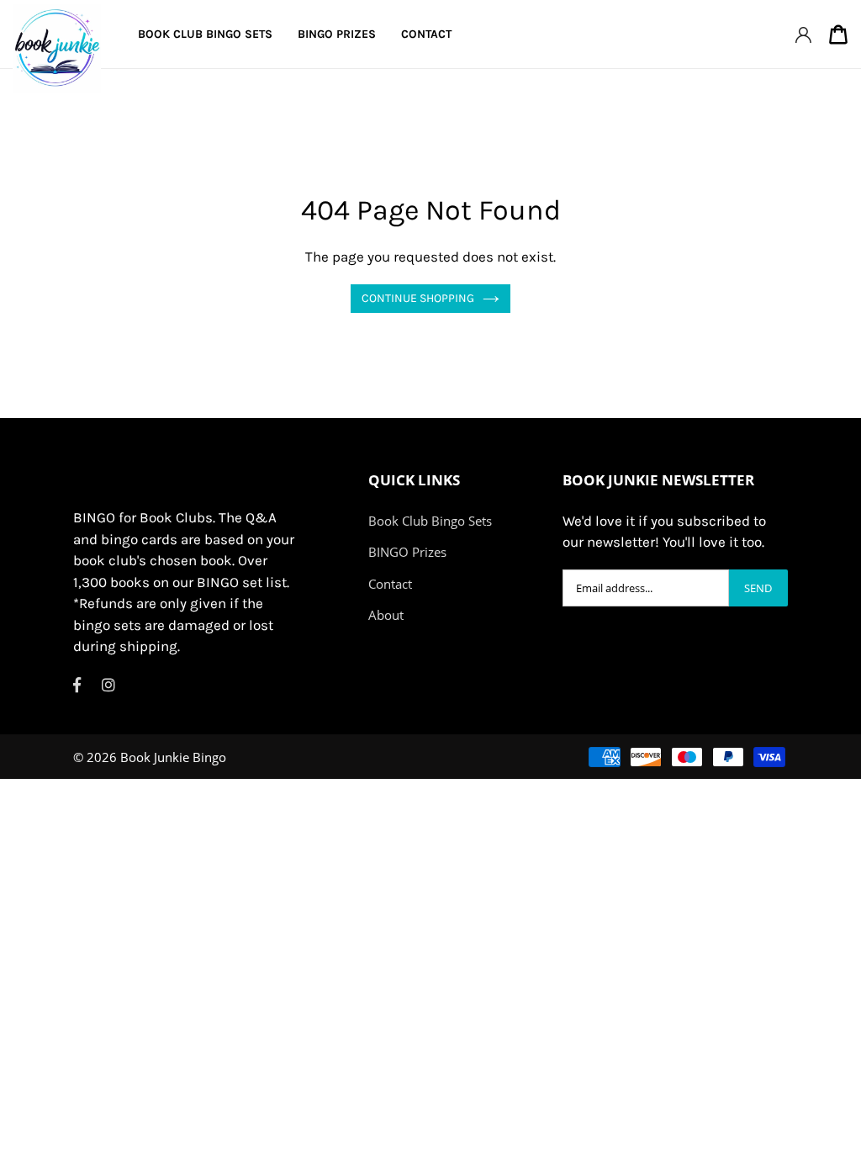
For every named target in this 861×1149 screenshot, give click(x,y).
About (386, 614)
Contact (390, 583)
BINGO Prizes (407, 551)
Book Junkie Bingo (173, 757)
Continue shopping (418, 298)
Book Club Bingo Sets (430, 520)
